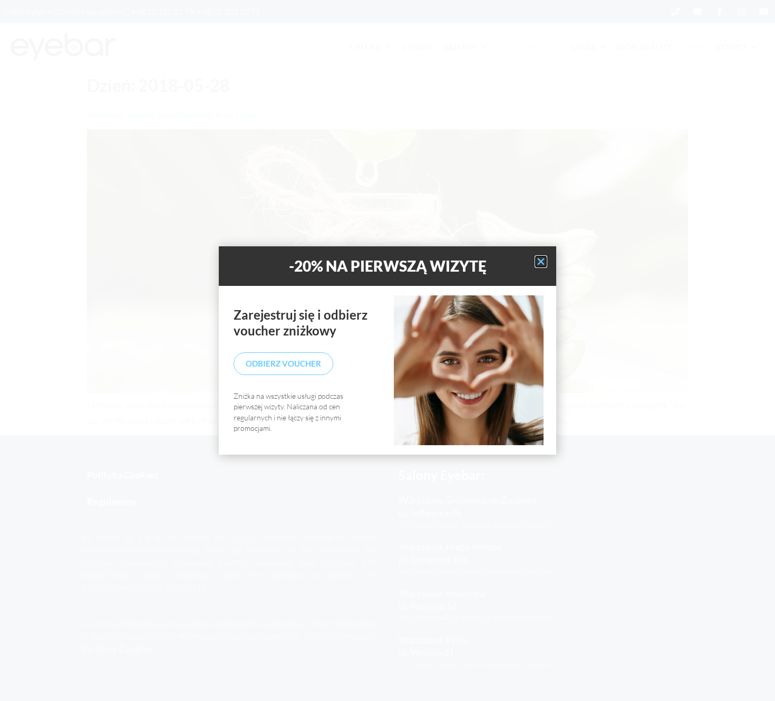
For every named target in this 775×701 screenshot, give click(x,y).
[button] (541, 261)
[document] (387, 350)
